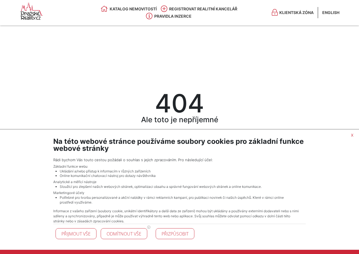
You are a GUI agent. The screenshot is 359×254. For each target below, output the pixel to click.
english (330, 12)
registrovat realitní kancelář (203, 8)
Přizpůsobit (175, 234)
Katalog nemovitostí (133, 8)
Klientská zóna (296, 12)
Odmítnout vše (124, 234)
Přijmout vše (76, 234)
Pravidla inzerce (173, 16)
